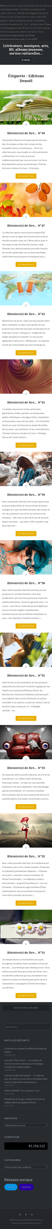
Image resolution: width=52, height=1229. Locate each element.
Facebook (26, 1187)
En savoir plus (26, 176)
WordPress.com (33, 1223)
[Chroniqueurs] (26, 1214)
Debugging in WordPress (16, 27)
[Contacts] (20, 1214)
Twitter (10, 1187)
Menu (27, 60)
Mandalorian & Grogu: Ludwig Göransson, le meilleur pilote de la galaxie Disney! (24, 1101)
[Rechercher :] (27, 1027)
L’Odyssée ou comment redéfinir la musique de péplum (25, 1050)
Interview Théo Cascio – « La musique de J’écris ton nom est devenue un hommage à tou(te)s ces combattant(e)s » (24, 1063)
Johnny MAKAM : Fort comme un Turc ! (22, 1090)
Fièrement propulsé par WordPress (25, 1220)
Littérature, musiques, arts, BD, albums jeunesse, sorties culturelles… (26, 49)
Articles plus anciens (26, 1008)
